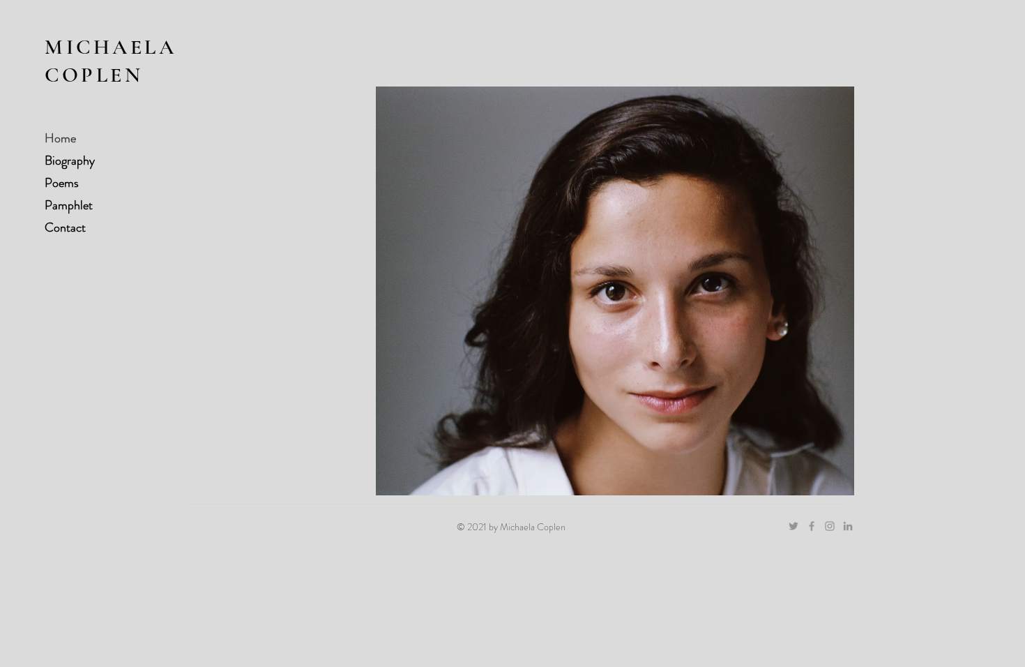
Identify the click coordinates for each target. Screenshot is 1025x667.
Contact (65, 227)
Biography (70, 160)
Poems (62, 183)
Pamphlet (69, 205)
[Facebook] (811, 526)
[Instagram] (829, 526)
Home (60, 138)
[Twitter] (793, 526)
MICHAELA (110, 47)
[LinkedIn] (848, 526)
